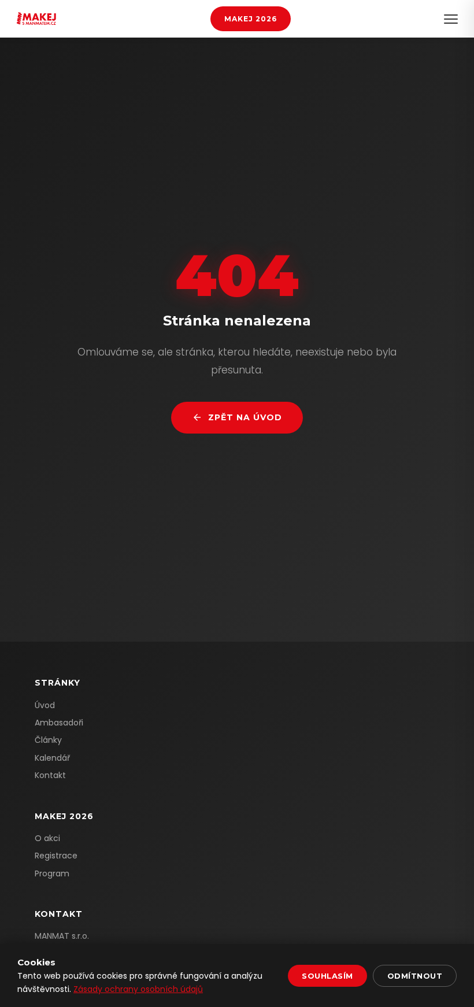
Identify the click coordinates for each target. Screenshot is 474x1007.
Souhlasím (327, 975)
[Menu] (450, 19)
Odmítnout (415, 975)
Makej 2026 (250, 18)
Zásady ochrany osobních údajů (138, 989)
